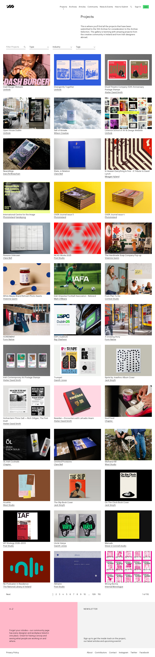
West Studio (110, 464)
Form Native (8, 339)
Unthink (7, 89)
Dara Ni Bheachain (11, 174)
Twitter (134, 652)
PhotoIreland (9, 217)
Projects (63, 7)
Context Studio (112, 299)
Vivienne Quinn (112, 258)
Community (93, 7)
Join (146, 7)
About (90, 652)
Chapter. (109, 421)
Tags (78, 47)
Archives (73, 7)
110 (99, 594)
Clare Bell (58, 174)
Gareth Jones (60, 380)
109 (94, 594)
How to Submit (121, 7)
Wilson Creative (61, 133)
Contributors (101, 652)
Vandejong (21, 217)
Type (31, 47)
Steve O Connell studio (115, 546)
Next (8, 594)
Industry (56, 47)
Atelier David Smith (114, 92)
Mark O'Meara (60, 299)
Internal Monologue (114, 586)
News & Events (106, 7)
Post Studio (59, 258)
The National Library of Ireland (17, 586)
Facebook (144, 652)
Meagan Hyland (112, 176)
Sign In (138, 7)
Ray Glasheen (60, 339)
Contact (113, 652)
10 (85, 594)
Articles (82, 7)
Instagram (123, 652)
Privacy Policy (12, 652)
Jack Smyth (110, 380)
